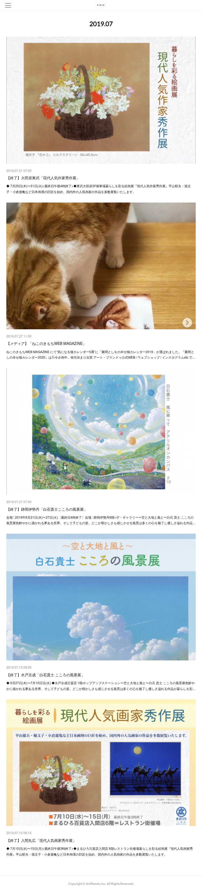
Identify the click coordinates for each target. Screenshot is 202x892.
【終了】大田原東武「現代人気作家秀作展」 (43, 177)
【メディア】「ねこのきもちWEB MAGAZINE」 (46, 343)
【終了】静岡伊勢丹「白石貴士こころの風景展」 (46, 509)
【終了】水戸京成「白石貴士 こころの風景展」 (45, 674)
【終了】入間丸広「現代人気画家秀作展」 (41, 840)
